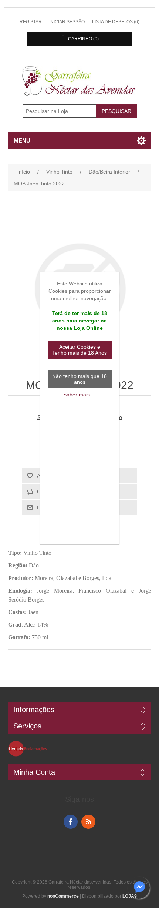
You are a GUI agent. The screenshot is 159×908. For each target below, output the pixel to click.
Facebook (71, 822)
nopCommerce (63, 896)
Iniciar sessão (67, 21)
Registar (31, 21)
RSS (88, 822)
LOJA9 (129, 896)
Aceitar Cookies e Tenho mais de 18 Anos (79, 350)
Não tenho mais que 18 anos (79, 379)
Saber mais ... (79, 395)
